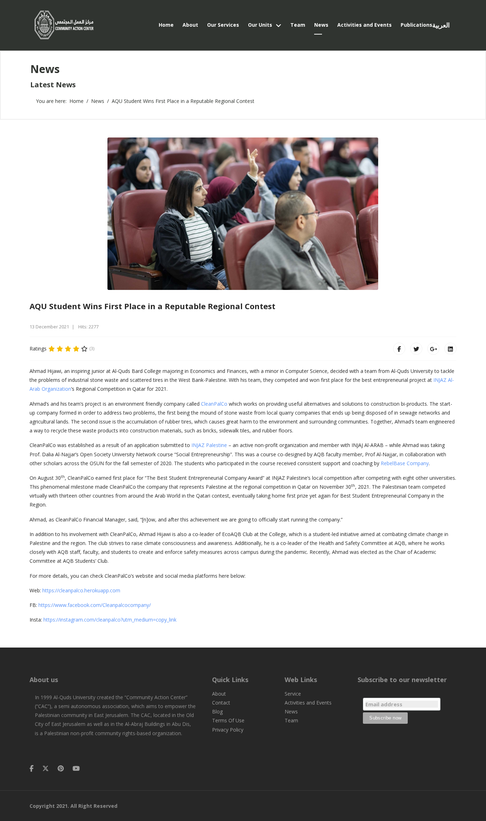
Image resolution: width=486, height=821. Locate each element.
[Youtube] (76, 768)
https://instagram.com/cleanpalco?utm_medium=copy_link (109, 619)
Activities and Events (364, 24)
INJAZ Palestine (209, 445)
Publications (416, 24)
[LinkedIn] (450, 349)
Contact (221, 702)
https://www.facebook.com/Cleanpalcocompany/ (94, 605)
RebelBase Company (405, 463)
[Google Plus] (433, 349)
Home (166, 24)
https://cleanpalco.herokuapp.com (81, 590)
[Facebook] (399, 349)
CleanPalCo (214, 403)
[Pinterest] (61, 768)
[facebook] (31, 768)
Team (297, 24)
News (321, 24)
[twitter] (45, 768)
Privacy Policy (227, 729)
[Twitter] (416, 349)
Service (293, 693)
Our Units (260, 24)
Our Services (223, 24)
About (190, 24)
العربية (441, 25)
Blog (217, 711)
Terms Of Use (228, 720)
